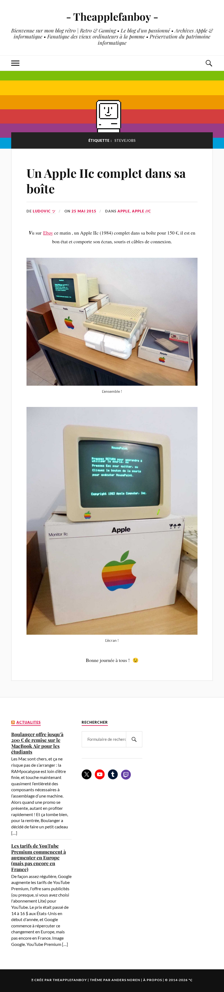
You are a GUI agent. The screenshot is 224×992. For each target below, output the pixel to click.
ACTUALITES (28, 722)
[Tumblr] (113, 774)
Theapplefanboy (70, 980)
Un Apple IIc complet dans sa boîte (106, 180)
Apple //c (141, 211)
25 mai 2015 (84, 211)
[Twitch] (126, 775)
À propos (152, 980)
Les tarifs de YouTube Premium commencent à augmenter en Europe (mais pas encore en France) (38, 857)
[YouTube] (100, 774)
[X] (87, 774)
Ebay (48, 232)
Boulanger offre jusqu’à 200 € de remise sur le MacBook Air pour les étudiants (37, 742)
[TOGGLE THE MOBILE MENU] (15, 63)
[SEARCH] (134, 739)
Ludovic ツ (44, 211)
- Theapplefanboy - (112, 16)
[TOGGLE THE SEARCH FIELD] (209, 63)
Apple (123, 211)
